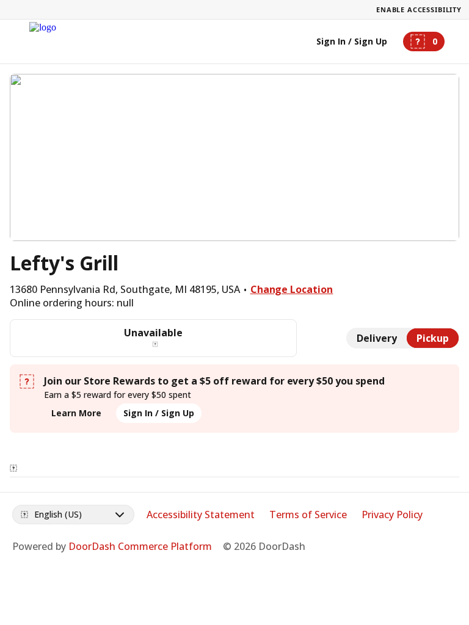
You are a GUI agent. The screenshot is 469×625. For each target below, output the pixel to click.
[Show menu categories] (13, 468)
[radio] (377, 338)
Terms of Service (308, 514)
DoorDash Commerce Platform (140, 546)
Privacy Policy (392, 514)
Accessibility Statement (201, 514)
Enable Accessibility (419, 9)
